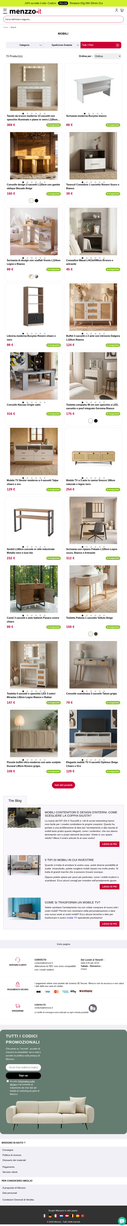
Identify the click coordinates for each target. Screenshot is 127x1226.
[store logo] (61, 11)
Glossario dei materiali (14, 1160)
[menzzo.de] (50, 1215)
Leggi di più (109, 844)
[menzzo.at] (66, 1215)
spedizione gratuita (62, 45)
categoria (24, 45)
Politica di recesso (11, 1155)
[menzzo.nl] (61, 1215)
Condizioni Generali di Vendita (18, 1199)
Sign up (23, 1075)
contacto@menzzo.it (44, 1008)
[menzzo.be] (72, 1215)
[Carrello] (122, 10)
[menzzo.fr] (44, 1215)
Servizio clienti (9, 1172)
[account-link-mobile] (117, 11)
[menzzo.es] (78, 1216)
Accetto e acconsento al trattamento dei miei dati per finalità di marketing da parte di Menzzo (24, 1087)
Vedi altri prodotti (63, 785)
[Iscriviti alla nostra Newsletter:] (23, 1067)
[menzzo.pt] (82, 1215)
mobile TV (71, 917)
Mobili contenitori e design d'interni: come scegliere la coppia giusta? (81, 814)
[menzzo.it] (55, 1215)
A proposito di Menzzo (14, 1187)
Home (5, 27)
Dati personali (9, 1193)
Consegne (7, 1150)
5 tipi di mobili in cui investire (69, 860)
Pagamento (8, 1167)
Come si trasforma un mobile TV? (72, 902)
